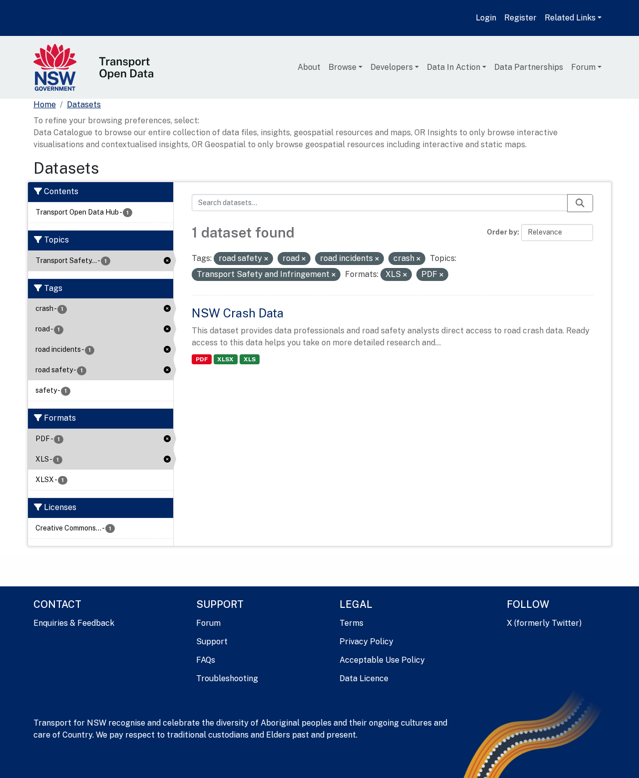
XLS (250, 359)
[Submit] (580, 203)
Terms (351, 623)
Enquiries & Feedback (73, 623)
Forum (583, 67)
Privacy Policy (366, 641)
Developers (391, 67)
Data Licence (363, 678)
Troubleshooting (227, 678)
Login (486, 17)
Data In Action (453, 67)
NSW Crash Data (238, 313)
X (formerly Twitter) (544, 623)
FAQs (205, 660)
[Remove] (266, 259)
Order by (502, 232)
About (309, 67)
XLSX (225, 359)
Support (212, 641)
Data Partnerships (528, 67)
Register (520, 17)
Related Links (570, 17)
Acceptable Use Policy (382, 660)
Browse (342, 67)
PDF (202, 359)
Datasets (84, 104)
